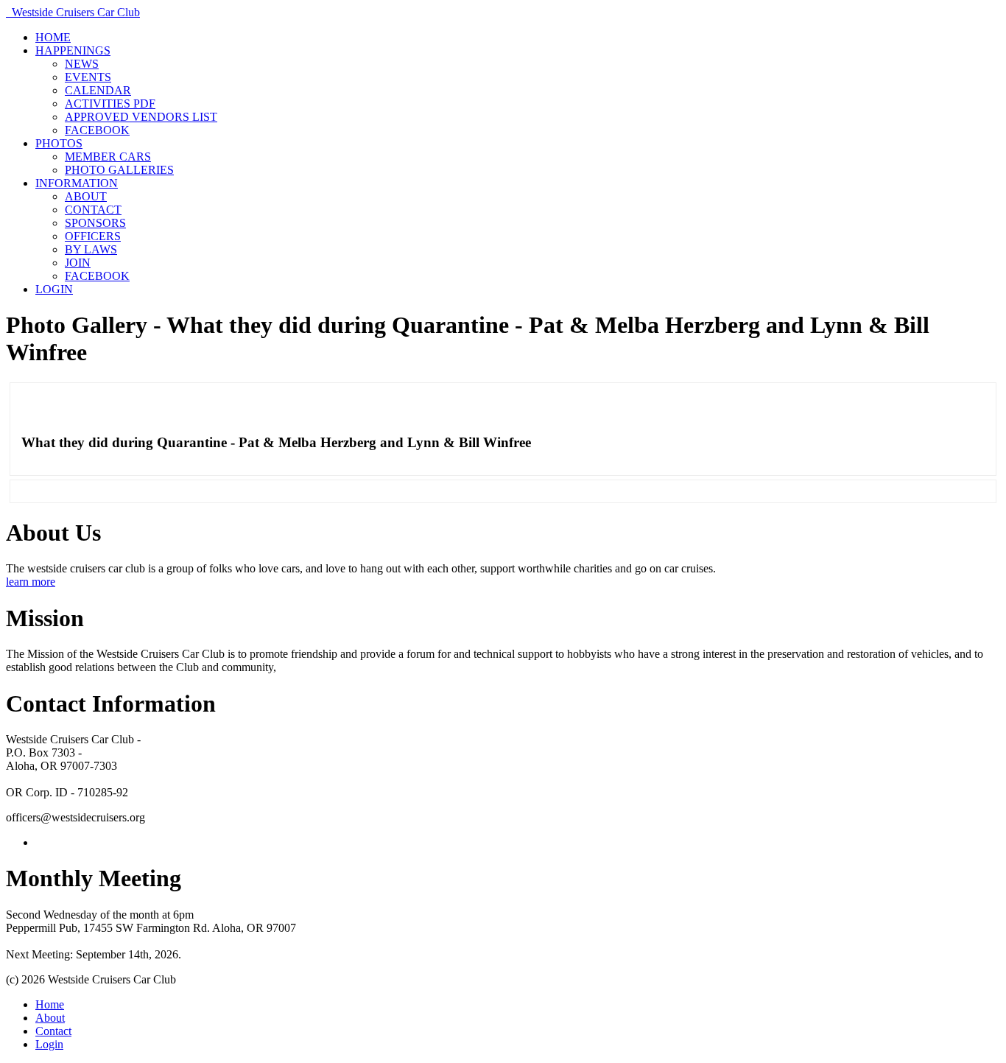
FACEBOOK (97, 130)
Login (49, 1044)
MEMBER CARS (108, 156)
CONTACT (93, 209)
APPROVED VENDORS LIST (141, 116)
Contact (53, 1031)
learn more (30, 581)
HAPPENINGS (72, 50)
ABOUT (86, 196)
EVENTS (88, 77)
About (50, 1017)
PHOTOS (58, 143)
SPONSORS (95, 223)
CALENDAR (98, 90)
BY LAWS (91, 249)
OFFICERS (93, 236)
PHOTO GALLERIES (119, 170)
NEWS (82, 63)
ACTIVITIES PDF (110, 103)
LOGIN (54, 289)
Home (49, 1004)
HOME (53, 37)
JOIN (78, 262)
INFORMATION (76, 183)
